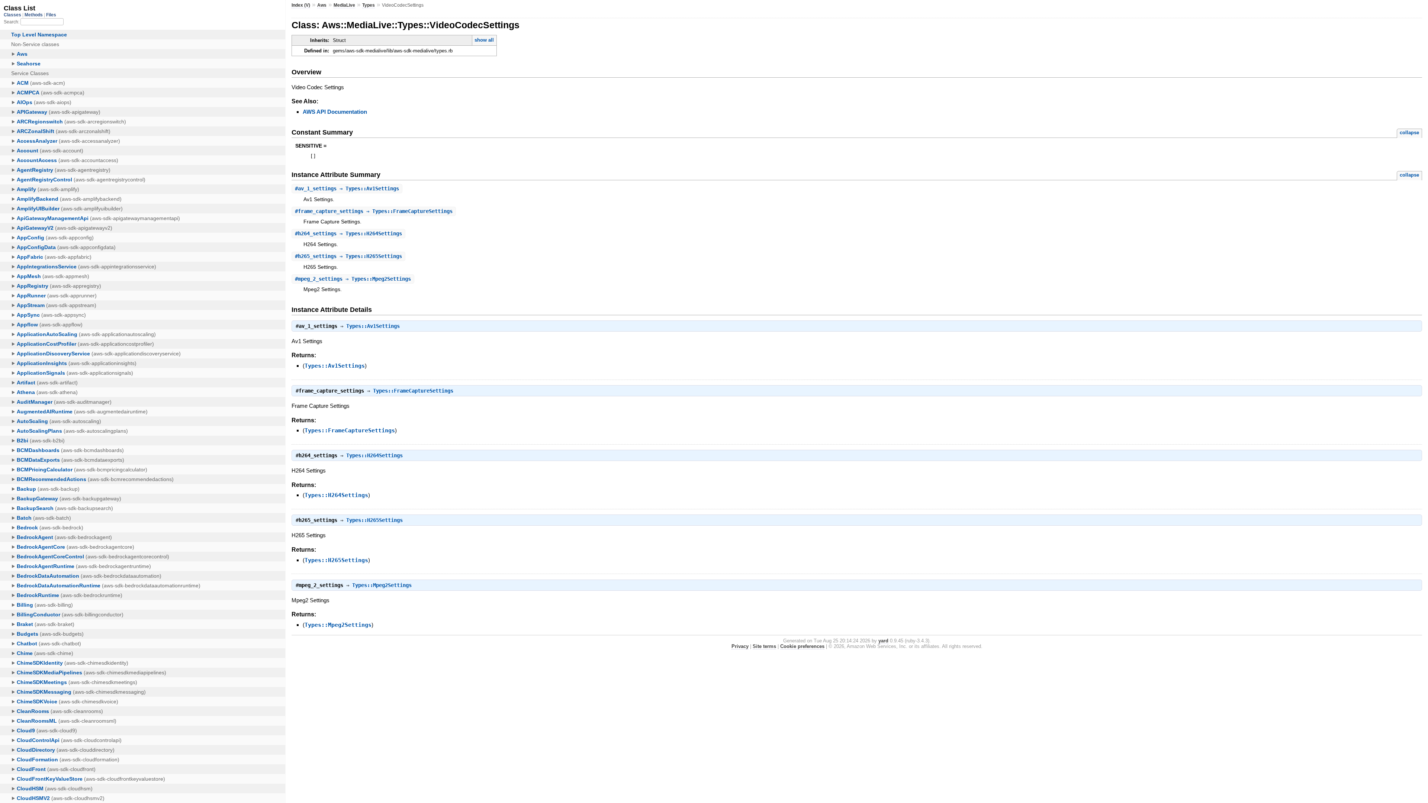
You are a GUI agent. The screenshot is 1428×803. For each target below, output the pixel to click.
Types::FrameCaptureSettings (413, 391)
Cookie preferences (802, 646)
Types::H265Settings (374, 520)
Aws (322, 5)
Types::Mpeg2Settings (382, 585)
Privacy (740, 646)
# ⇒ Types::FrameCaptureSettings (374, 211)
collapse (1409, 132)
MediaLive (344, 5)
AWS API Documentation (335, 112)
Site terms (764, 646)
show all (484, 40)
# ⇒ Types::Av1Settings (347, 188)
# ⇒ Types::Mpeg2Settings (353, 279)
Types (368, 5)
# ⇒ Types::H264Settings (348, 233)
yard (883, 641)
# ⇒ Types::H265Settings (348, 256)
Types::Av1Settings (373, 326)
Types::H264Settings (374, 455)
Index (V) (301, 5)
